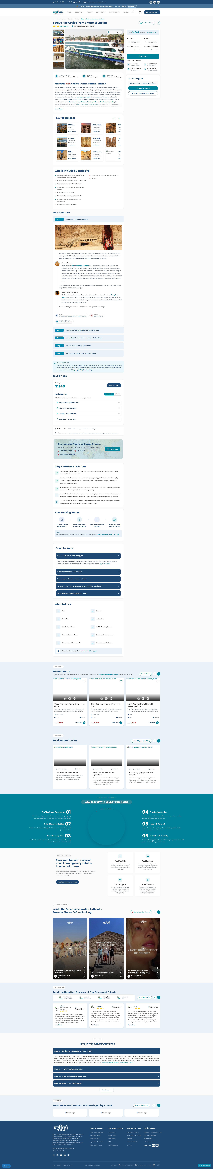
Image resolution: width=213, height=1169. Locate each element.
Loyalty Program (67, 1165)
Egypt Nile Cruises (95, 1135)
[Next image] (121, 48)
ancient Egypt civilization (85, 97)
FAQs (110, 1142)
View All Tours (145, 674)
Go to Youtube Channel (142, 912)
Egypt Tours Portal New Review (102, 973)
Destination (100, 12)
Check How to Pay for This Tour (108, 534)
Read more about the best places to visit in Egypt (118, 1063)
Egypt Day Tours (61, 19)
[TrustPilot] (79, 2)
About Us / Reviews (133, 1132)
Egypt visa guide (105, 564)
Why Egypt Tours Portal (134, 1135)
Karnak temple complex (80, 266)
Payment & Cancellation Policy (153, 1132)
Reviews (126, 12)
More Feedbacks (144, 997)
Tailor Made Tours (152, 12)
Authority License (149, 1142)
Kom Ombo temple (91, 104)
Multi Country (113, 12)
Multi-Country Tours (96, 1145)
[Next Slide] (119, 118)
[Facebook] (69, 2)
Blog (54, 1165)
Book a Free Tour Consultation (143, 93)
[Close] (159, 6)
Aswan (105, 97)
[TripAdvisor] (77, 2)
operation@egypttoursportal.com (95, 2)
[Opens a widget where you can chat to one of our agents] (6, 1166)
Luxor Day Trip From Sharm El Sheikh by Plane (140, 705)
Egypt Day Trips (94, 1138)
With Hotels (109, 394)
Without (117, 394)
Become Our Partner (141, 1105)
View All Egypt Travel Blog (141, 741)
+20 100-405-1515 (59, 2)
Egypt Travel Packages (97, 1132)
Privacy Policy (148, 1138)
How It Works (112, 1135)
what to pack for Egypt (89, 651)
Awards (129, 1138)
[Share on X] (84, 972)
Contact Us (111, 1132)
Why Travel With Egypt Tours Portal (106, 802)
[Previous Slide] (114, 118)
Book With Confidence (106, 798)
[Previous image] (68, 48)
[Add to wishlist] (158, 23)
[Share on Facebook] (84, 967)
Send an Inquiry (114, 385)
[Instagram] (71, 2)
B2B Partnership (113, 1145)
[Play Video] (69, 948)
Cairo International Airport (67, 772)
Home (69, 12)
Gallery (59, 1165)
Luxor (98, 97)
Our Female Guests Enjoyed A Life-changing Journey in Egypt (140, 972)
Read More (58, 109)
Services (129, 1145)
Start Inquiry (143, 56)
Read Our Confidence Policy (67, 882)
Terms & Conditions (150, 1135)
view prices (150, 33)
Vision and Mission (132, 1142)
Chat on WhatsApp (143, 88)
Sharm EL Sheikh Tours (74, 19)
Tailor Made (114, 449)
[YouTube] (74, 2)
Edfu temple (80, 104)
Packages (78, 12)
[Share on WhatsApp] (84, 976)
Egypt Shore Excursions (97, 1142)
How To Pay (111, 1138)
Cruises (89, 12)
